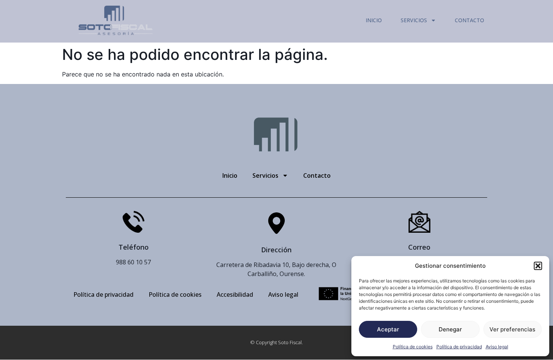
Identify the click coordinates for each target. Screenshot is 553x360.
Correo (419, 247)
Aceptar (388, 329)
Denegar (450, 329)
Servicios (414, 20)
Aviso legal (497, 346)
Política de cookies (413, 346)
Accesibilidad (235, 294)
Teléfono (133, 247)
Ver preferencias (512, 329)
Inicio (374, 20)
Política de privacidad (459, 346)
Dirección (276, 249)
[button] (538, 266)
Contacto (469, 20)
